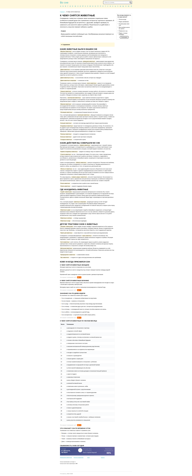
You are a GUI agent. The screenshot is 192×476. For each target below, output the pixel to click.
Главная (62, 11)
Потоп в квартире (78, 457)
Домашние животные (66, 457)
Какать (103, 457)
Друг (88, 457)
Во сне (64, 2)
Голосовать (124, 37)
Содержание (66, 44)
